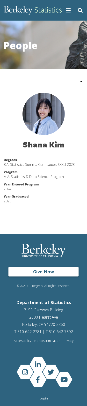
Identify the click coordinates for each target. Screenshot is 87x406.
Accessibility (22, 340)
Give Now (43, 272)
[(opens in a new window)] (38, 364)
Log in (43, 398)
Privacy (68, 340)
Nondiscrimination (47, 340)
